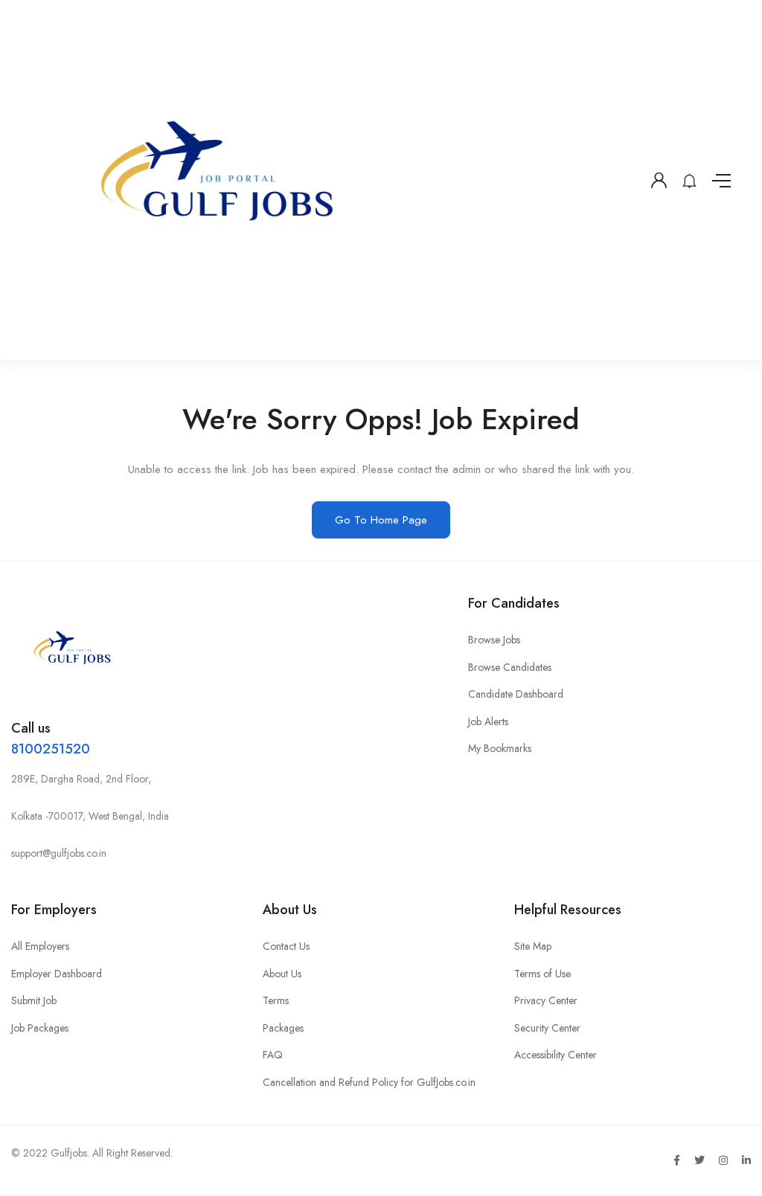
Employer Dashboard (56, 973)
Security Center (547, 1027)
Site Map (532, 946)
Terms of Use (542, 973)
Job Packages (39, 1027)
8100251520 (50, 749)
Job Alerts (488, 721)
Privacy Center (545, 1000)
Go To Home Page (381, 520)
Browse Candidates (509, 667)
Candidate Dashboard (515, 694)
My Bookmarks (499, 748)
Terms (276, 1000)
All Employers (40, 946)
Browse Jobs (494, 639)
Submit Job (34, 1000)
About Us (282, 973)
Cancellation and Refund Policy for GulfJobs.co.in (369, 1082)
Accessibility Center (555, 1054)
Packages (283, 1027)
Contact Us (286, 946)
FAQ (273, 1054)
